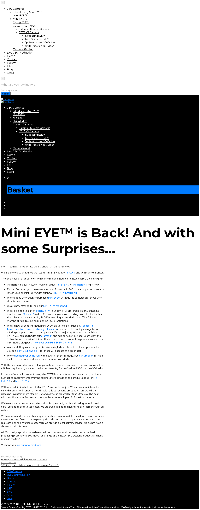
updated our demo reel (27, 355)
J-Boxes (84, 325)
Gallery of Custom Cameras (34, 29)
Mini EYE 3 (20, 15)
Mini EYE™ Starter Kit (65, 292)
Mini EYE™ (54, 297)
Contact (12, 59)
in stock (70, 272)
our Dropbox (86, 355)
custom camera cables (29, 329)
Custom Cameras (24, 25)
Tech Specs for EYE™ (37, 39)
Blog (10, 69)
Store (10, 73)
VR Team (9, 266)
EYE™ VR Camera (29, 32)
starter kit (46, 335)
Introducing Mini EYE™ (28, 12)
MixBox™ (28, 314)
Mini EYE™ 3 (62, 284)
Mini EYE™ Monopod (55, 306)
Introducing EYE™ (35, 35)
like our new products (29, 445)
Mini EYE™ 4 (80, 284)
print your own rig (27, 350)
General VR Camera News (55, 266)
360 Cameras (15, 8)
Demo (11, 56)
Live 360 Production (20, 52)
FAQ (10, 66)
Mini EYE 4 (20, 19)
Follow (11, 62)
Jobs (9, 498)
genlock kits (50, 329)
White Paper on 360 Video (39, 46)
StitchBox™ (43, 310)
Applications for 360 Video (40, 42)
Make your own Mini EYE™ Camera (52, 342)
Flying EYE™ (21, 22)
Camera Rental (23, 49)
